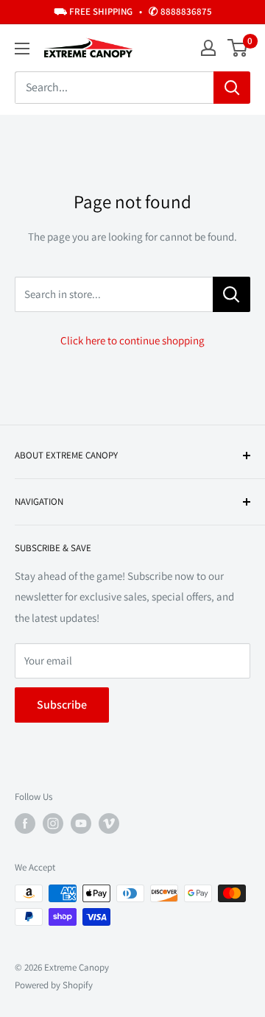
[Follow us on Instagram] (53, 823)
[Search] (231, 87)
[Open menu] (22, 48)
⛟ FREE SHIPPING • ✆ (133, 11)
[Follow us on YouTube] (81, 823)
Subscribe (62, 704)
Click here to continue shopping (132, 340)
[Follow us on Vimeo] (109, 823)
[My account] (208, 48)
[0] (238, 48)
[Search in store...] (231, 294)
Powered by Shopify (54, 985)
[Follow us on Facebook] (25, 823)
